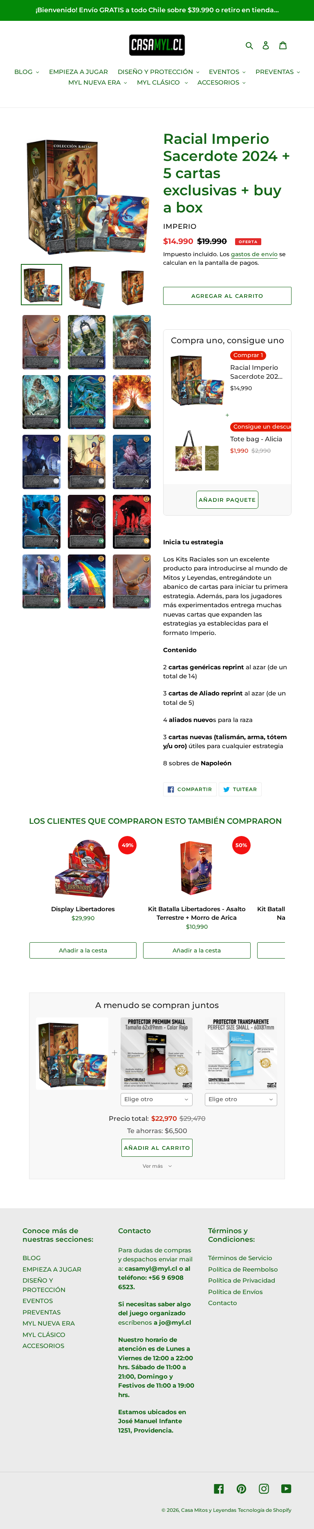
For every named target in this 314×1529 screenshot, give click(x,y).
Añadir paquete (227, 499)
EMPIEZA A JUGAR (51, 1269)
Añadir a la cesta (83, 950)
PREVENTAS (41, 1312)
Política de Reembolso (243, 1269)
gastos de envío (254, 254)
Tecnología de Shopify (265, 1510)
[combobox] (157, 1099)
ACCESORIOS (43, 1346)
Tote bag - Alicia (256, 439)
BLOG (31, 1258)
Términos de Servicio (240, 1258)
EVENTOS (37, 1301)
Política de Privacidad (241, 1280)
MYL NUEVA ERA (48, 1323)
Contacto (222, 1303)
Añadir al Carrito (157, 1148)
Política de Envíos (235, 1292)
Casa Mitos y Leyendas (208, 1510)
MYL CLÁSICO (43, 1335)
